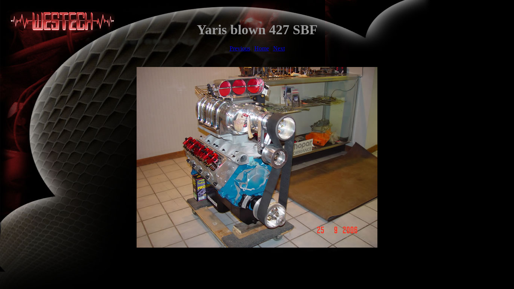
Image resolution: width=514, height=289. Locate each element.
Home (261, 48)
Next (279, 48)
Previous (240, 48)
